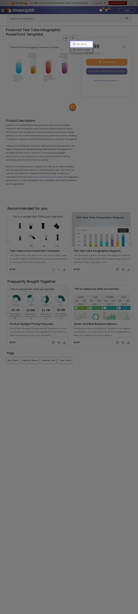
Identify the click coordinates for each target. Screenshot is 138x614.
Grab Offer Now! (117, 3)
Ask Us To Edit (83, 49)
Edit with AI (81, 44)
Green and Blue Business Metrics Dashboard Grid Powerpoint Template (99, 325)
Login (127, 10)
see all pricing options (105, 80)
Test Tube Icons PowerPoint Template (35, 251)
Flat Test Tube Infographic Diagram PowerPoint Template (97, 252)
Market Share (30, 360)
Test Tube (64, 360)
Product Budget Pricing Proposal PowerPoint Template (31, 325)
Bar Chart (13, 360)
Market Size (48, 360)
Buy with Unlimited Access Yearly (109, 71)
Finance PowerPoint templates (48, 177)
